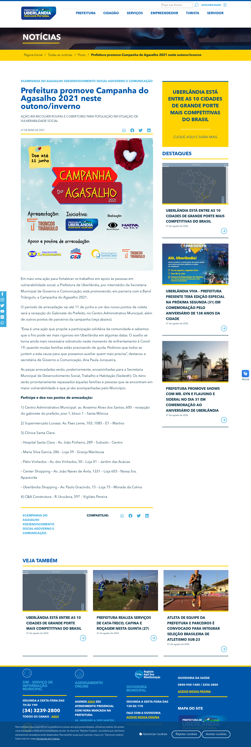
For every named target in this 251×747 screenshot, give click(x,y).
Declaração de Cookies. (48, 739)
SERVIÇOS (135, 13)
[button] (124, 130)
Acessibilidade (211, 5)
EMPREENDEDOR (164, 13)
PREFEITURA (86, 13)
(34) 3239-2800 (41, 711)
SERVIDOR (215, 13)
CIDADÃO (111, 13)
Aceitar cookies (216, 734)
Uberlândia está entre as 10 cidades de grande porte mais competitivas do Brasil (195, 106)
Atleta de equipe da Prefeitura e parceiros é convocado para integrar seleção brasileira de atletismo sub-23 (193, 629)
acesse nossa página (142, 717)
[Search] (196, 5)
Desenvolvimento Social (86, 81)
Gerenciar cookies (154, 734)
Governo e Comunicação (131, 81)
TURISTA (192, 13)
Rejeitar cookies (186, 734)
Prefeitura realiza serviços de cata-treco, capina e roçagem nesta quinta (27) (124, 623)
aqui (55, 717)
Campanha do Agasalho (43, 81)
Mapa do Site (190, 709)
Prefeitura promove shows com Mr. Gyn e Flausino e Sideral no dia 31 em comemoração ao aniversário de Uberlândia (193, 400)
